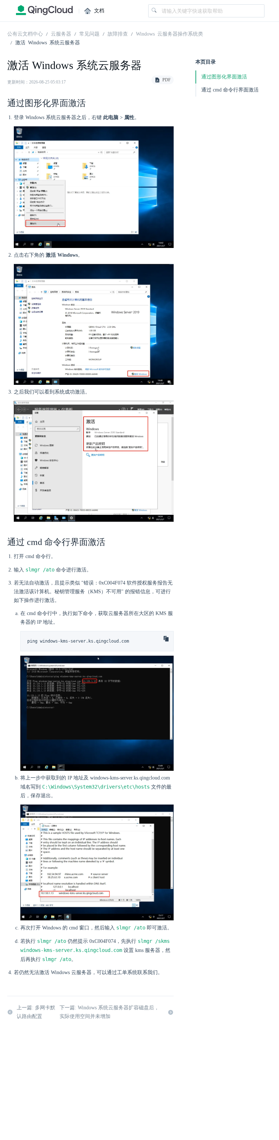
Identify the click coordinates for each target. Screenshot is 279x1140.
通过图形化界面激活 (224, 77)
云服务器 (61, 33)
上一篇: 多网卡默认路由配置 (36, 1012)
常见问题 (89, 33)
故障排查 (118, 33)
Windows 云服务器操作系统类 (169, 33)
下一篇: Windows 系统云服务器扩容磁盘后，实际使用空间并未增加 (109, 1012)
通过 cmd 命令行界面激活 (230, 90)
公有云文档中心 (25, 33)
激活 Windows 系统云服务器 (47, 42)
